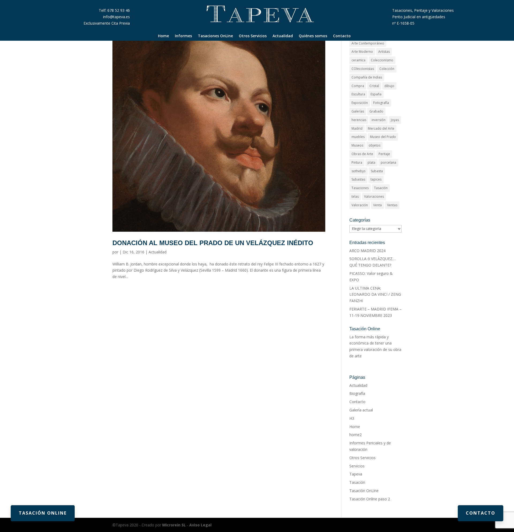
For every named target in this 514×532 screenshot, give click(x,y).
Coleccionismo (382, 60)
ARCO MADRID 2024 (367, 250)
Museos (357, 145)
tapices (376, 179)
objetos (374, 145)
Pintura (357, 162)
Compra (358, 86)
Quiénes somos (313, 36)
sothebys (358, 171)
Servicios (357, 466)
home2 (355, 434)
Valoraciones (374, 196)
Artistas (384, 51)
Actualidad (283, 36)
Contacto (342, 36)
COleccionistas (363, 68)
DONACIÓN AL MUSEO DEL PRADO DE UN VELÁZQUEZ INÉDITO (212, 242)
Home (163, 36)
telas (355, 196)
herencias (359, 120)
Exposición (360, 102)
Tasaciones (360, 188)
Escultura (358, 94)
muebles (358, 136)
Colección (386, 68)
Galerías (358, 111)
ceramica (358, 60)
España (376, 94)
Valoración (360, 205)
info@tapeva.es (116, 16)
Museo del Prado (383, 136)
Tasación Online (43, 513)
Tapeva (355, 474)
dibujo (389, 86)
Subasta (377, 171)
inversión (379, 120)
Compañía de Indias (367, 77)
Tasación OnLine (364, 490)
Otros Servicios (253, 36)
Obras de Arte (362, 154)
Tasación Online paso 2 (369, 498)
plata (371, 162)
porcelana (388, 162)
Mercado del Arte (381, 128)
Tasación (381, 188)
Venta (377, 205)
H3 (351, 418)
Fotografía (381, 102)
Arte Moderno (362, 51)
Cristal (374, 86)
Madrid (357, 128)
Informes (183, 36)
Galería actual (361, 410)
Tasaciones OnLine (215, 36)
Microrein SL (174, 524)
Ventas (392, 205)
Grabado (376, 111)
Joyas (395, 120)
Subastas (358, 179)
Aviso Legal (200, 524)
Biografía (357, 393)
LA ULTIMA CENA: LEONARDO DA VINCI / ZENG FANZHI (375, 295)
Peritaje (384, 154)
